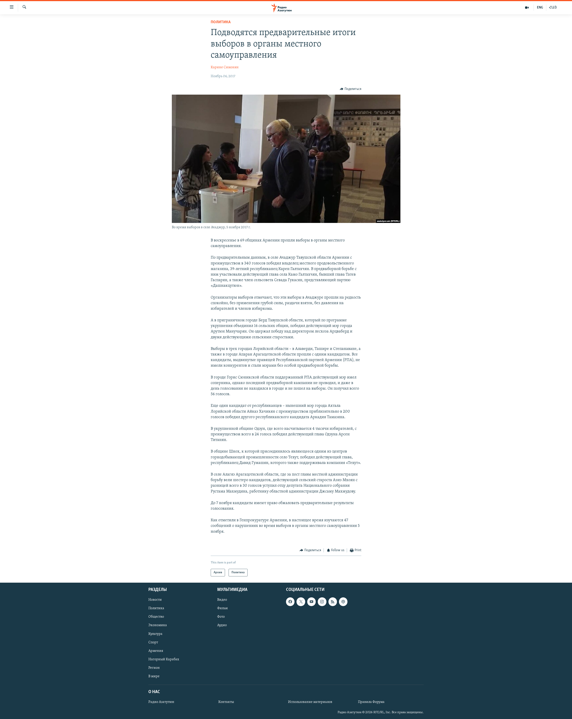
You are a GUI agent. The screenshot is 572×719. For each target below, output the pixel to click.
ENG (540, 7)
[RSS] (332, 602)
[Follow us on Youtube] (311, 602)
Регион (154, 668)
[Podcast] (343, 602)
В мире (154, 676)
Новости (155, 600)
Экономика (157, 625)
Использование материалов (310, 702)
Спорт (153, 642)
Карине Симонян (225, 67)
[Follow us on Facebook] (290, 602)
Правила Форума (371, 702)
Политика (221, 22)
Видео (222, 600)
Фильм (222, 608)
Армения (155, 651)
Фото (221, 617)
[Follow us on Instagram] (322, 602)
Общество (156, 617)
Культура (155, 634)
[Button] (350, 89)
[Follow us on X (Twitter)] (301, 602)
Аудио (222, 625)
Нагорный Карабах (163, 659)
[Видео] (527, 7)
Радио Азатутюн (161, 702)
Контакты (226, 702)
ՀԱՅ (553, 7)
